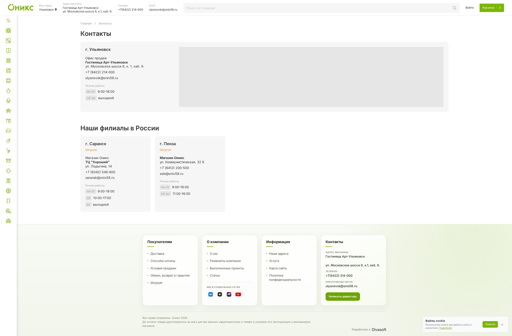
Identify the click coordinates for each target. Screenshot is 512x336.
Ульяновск (46, 9)
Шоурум (91, 149)
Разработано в (361, 329)
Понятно (490, 324)
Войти (470, 7)
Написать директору (343, 296)
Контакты (105, 23)
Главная (86, 23)
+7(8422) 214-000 (339, 275)
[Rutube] (229, 294)
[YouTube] (238, 294)
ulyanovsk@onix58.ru (341, 286)
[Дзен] (220, 294)
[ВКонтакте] (210, 294)
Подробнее (445, 327)
